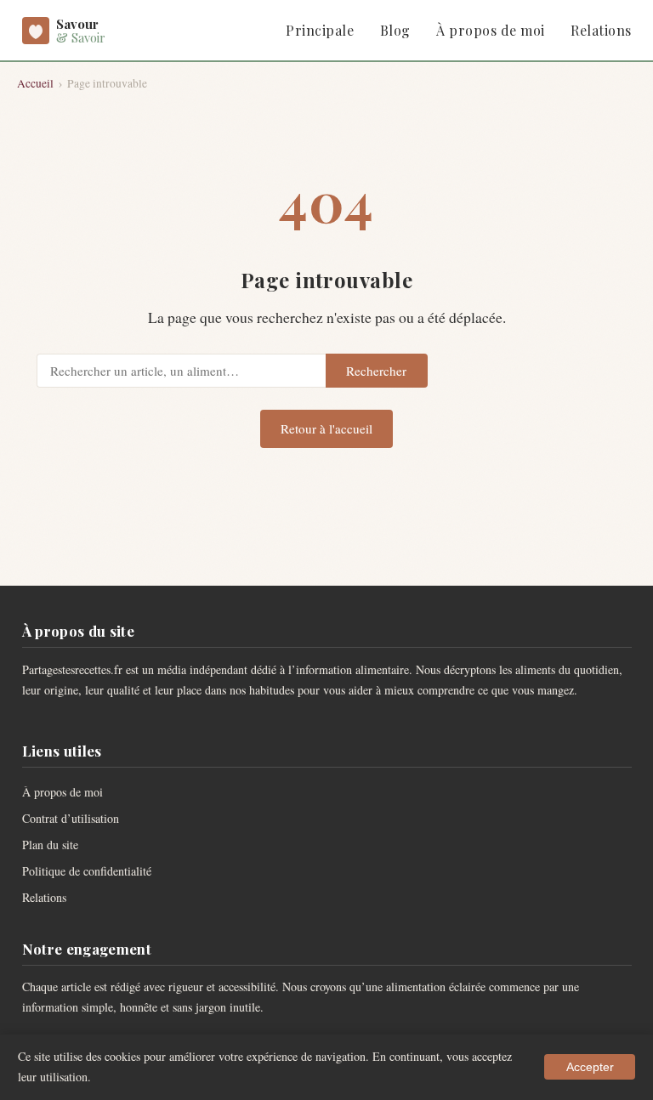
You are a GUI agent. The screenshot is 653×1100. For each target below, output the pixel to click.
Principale (320, 30)
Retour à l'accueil (326, 428)
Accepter (590, 1067)
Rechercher (376, 370)
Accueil (35, 83)
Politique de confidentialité (86, 871)
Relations (601, 30)
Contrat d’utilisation (70, 818)
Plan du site (50, 844)
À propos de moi (490, 30)
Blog (395, 30)
